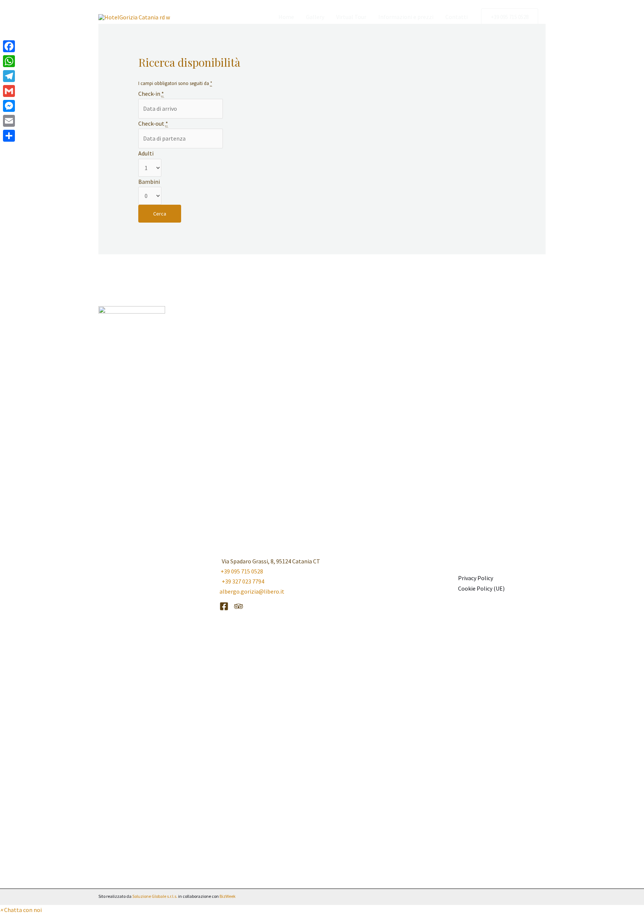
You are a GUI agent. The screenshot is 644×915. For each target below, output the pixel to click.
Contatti (456, 17)
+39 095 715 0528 (242, 571)
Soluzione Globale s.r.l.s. (154, 896)
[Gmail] (8, 91)
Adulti (146, 153)
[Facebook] (224, 606)
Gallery (315, 17)
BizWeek (228, 896)
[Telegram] (8, 76)
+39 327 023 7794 (242, 581)
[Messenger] (8, 105)
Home (286, 17)
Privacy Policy (475, 578)
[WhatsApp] (8, 61)
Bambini (149, 181)
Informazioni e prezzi (405, 17)
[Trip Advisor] (238, 606)
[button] (509, 17)
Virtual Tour (351, 17)
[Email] (8, 120)
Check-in (151, 93)
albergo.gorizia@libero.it (252, 591)
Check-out (153, 123)
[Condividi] (8, 135)
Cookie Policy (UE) (481, 588)
